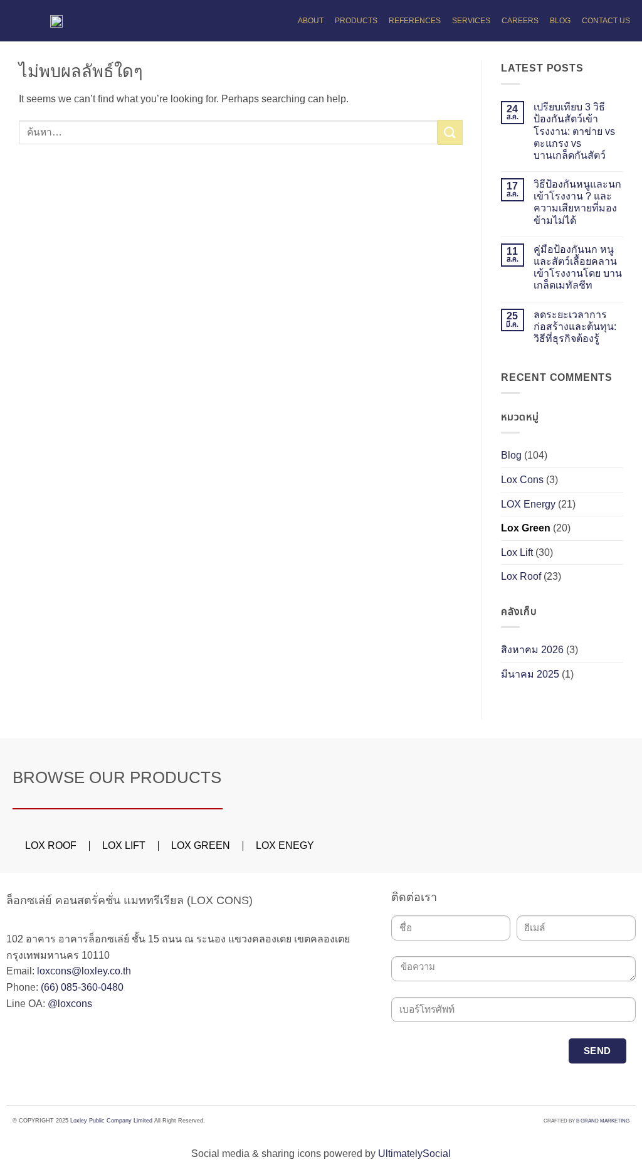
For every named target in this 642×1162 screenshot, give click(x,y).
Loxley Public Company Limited (111, 1120)
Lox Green (525, 528)
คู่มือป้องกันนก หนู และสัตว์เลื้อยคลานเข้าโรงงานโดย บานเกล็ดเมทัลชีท (578, 267)
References (415, 20)
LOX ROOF (50, 845)
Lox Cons (522, 479)
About (311, 20)
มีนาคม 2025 (530, 674)
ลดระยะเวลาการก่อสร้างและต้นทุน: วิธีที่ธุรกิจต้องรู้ (575, 326)
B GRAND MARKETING (602, 1121)
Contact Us (606, 20)
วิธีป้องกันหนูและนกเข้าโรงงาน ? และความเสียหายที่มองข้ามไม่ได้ (577, 202)
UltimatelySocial (414, 1153)
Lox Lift (517, 552)
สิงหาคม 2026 (532, 649)
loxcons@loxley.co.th (84, 971)
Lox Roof (521, 576)
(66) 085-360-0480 (82, 987)
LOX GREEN (200, 845)
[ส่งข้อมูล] (450, 132)
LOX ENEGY (285, 845)
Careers (520, 20)
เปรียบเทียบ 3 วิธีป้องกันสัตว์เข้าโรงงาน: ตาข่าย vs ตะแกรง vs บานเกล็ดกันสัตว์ (574, 131)
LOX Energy (528, 504)
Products (356, 20)
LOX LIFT (123, 845)
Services (471, 20)
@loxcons (70, 1003)
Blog (560, 20)
